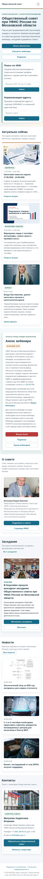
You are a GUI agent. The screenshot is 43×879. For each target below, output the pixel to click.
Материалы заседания (21, 622)
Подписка (21, 57)
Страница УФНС (21, 528)
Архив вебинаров (22, 445)
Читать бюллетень (21, 46)
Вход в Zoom (22, 434)
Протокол (21, 627)
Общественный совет (12, 4)
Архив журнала (10, 322)
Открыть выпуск (11, 196)
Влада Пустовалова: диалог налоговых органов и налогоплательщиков (17, 297)
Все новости (9, 653)
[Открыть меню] (38, 4)
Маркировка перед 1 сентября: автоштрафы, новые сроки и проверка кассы (18, 236)
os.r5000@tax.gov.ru (17, 835)
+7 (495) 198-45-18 (19, 832)
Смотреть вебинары (21, 51)
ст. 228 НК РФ (28, 385)
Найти (22, 89)
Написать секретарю (21, 850)
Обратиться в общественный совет (21, 842)
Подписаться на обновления (16, 867)
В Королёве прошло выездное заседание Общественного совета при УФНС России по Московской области (21, 591)
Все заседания (10, 552)
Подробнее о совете (21, 523)
